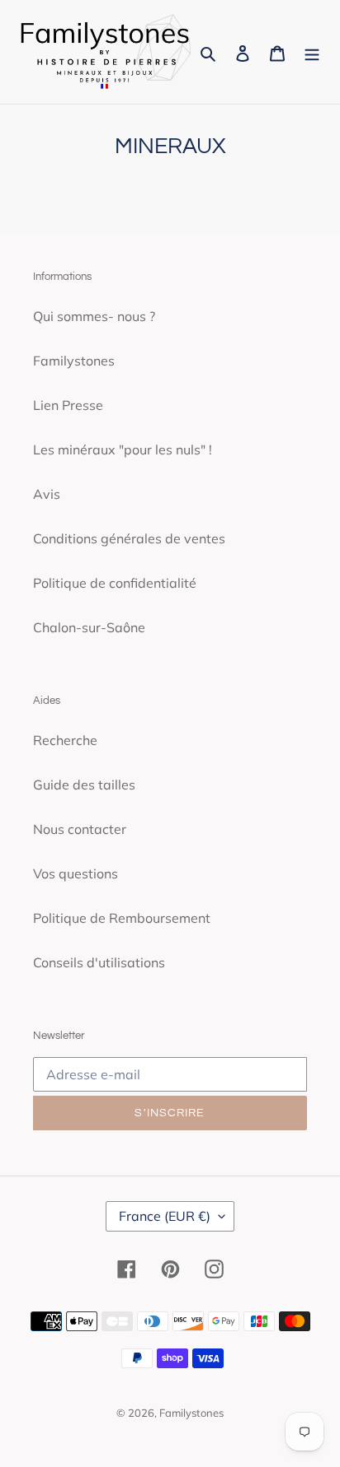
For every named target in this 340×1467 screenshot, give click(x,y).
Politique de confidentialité (114, 583)
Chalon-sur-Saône (89, 627)
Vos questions (75, 873)
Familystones (74, 360)
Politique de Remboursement (121, 918)
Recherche (65, 740)
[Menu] (312, 52)
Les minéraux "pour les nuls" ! (122, 449)
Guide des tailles (84, 784)
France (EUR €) (164, 1216)
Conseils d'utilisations (99, 962)
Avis (46, 494)
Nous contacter (79, 829)
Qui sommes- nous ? (94, 316)
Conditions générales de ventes (129, 538)
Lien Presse (68, 405)
